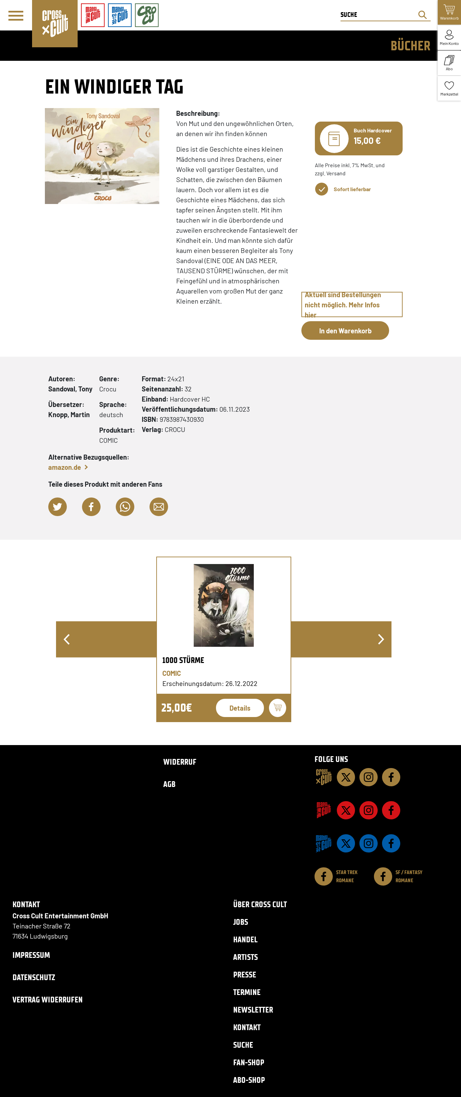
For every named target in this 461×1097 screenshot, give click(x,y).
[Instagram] (368, 777)
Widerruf (179, 762)
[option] (223, 639)
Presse (244, 974)
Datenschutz (33, 977)
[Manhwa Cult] (324, 843)
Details (239, 708)
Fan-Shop (248, 1062)
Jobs (240, 922)
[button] (57, 507)
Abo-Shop (249, 1080)
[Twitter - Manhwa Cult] (346, 843)
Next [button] (381, 639)
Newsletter (253, 1010)
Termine (247, 992)
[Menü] (16, 15)
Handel (245, 939)
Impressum (31, 955)
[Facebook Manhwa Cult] (391, 843)
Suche (243, 1045)
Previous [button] (66, 639)
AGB (169, 784)
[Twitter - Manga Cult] (346, 810)
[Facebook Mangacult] (391, 810)
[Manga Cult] (324, 810)
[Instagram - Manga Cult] (368, 810)
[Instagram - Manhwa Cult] (368, 843)
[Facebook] (391, 777)
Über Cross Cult (260, 904)
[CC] (324, 777)
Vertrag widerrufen (47, 999)
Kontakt (247, 1027)
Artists (245, 957)
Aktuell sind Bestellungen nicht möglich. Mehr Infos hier (343, 304)
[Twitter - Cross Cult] (346, 777)
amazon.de (64, 467)
